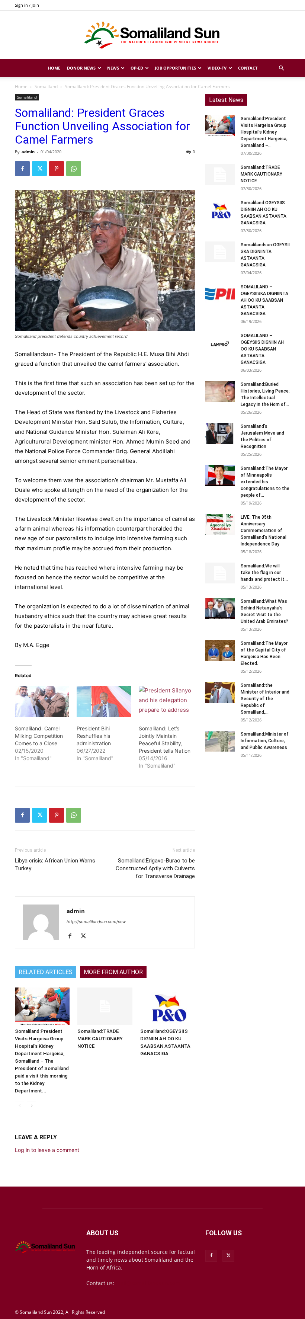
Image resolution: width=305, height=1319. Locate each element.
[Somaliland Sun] (152, 35)
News (113, 68)
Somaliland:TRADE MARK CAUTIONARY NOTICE (100, 1038)
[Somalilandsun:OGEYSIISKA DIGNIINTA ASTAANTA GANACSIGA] (220, 251)
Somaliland (46, 86)
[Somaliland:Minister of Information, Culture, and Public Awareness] (220, 741)
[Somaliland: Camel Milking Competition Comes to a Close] (42, 701)
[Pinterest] (56, 168)
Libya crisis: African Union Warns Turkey (55, 864)
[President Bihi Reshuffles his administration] (104, 701)
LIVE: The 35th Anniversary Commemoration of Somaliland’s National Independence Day (263, 531)
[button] (281, 68)
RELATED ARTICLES (46, 972)
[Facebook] (22, 168)
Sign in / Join (27, 5)
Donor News (81, 68)
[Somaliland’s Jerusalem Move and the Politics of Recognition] (220, 433)
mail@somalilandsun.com (148, 1283)
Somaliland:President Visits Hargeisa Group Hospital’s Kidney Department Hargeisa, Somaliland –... (264, 132)
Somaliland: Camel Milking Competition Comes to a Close (39, 735)
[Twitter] (39, 168)
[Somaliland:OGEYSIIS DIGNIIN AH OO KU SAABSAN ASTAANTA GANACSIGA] (167, 1006)
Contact (247, 68)
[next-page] (31, 1105)
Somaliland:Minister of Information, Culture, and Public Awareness (265, 740)
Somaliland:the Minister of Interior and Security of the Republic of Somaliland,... (265, 699)
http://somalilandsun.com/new (96, 921)
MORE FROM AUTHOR (113, 972)
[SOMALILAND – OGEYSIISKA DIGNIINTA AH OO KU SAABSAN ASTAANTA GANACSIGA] (220, 294)
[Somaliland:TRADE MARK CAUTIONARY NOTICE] (104, 1006)
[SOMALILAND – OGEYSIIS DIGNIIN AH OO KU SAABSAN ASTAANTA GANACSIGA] (220, 342)
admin (28, 151)
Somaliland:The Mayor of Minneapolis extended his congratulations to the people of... (265, 482)
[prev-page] (19, 1105)
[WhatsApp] (73, 168)
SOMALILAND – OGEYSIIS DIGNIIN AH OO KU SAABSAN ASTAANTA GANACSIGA (262, 349)
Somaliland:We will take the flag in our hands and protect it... (264, 572)
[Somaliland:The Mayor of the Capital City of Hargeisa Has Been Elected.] (220, 650)
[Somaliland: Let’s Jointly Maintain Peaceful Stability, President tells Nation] (166, 701)
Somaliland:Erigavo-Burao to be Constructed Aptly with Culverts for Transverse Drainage (155, 868)
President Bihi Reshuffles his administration (94, 735)
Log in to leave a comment (47, 1150)
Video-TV (217, 68)
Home (54, 68)
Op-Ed (137, 68)
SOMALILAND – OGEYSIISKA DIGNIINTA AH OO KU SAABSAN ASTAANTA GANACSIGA (264, 300)
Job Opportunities (175, 68)
